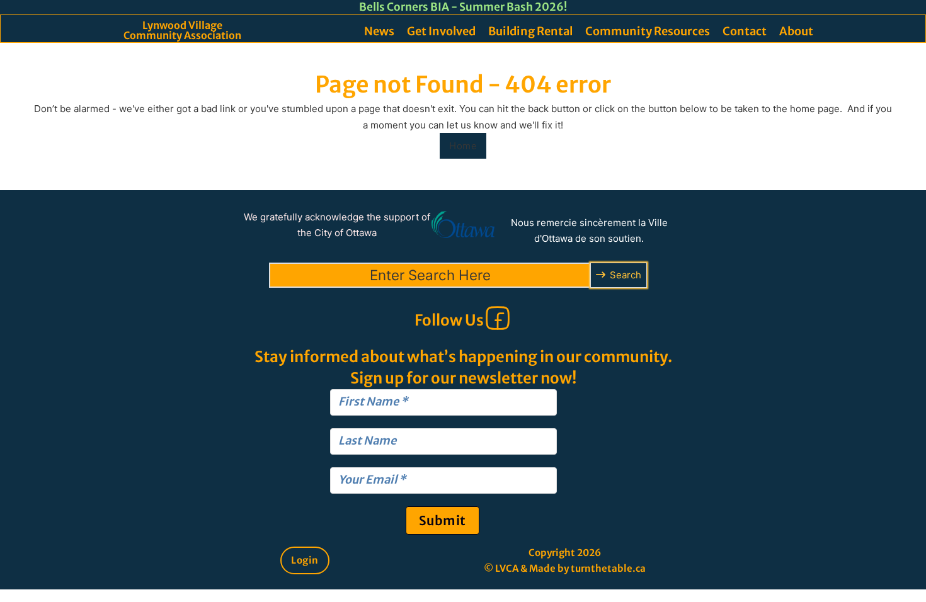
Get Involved (441, 31)
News (379, 31)
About (796, 31)
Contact (745, 31)
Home (463, 146)
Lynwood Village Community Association (182, 30)
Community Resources (647, 31)
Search (625, 275)
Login (305, 560)
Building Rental (530, 31)
